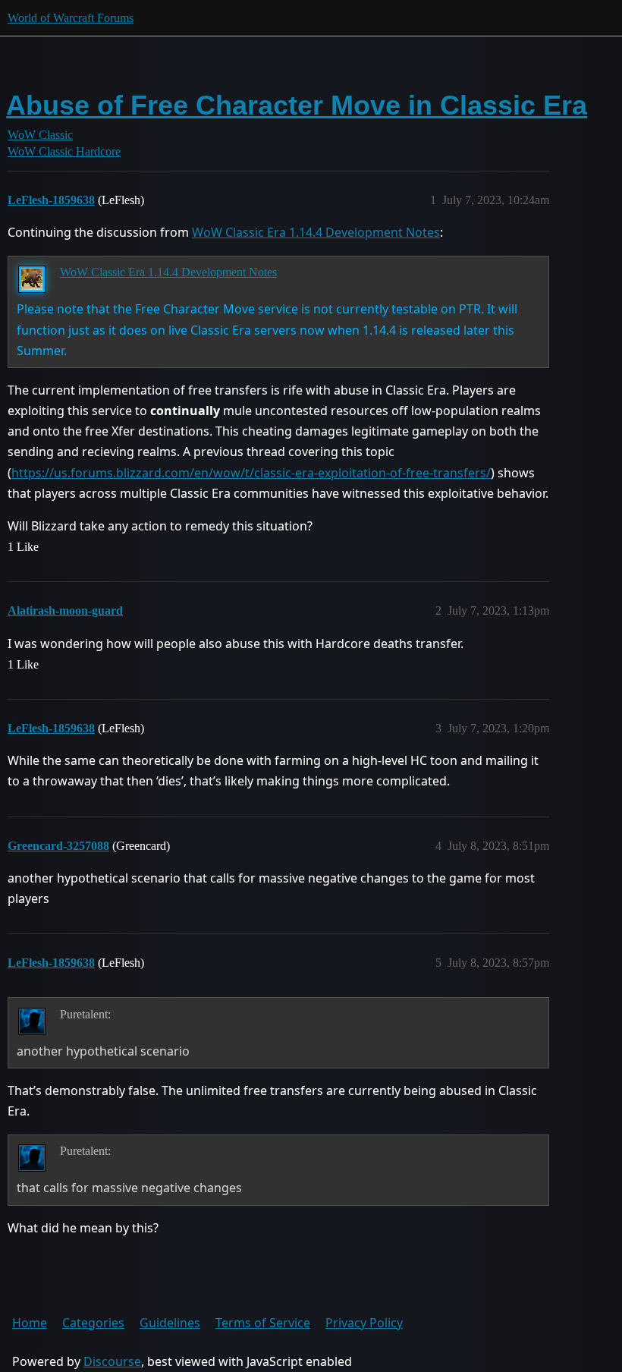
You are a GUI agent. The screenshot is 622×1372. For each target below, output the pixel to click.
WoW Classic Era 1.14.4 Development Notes (316, 232)
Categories (93, 1322)
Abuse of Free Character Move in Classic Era (296, 105)
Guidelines (170, 1322)
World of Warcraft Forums (71, 17)
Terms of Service (262, 1322)
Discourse (112, 1361)
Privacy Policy (364, 1322)
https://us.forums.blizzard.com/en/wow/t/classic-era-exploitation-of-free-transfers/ (251, 472)
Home (29, 1322)
